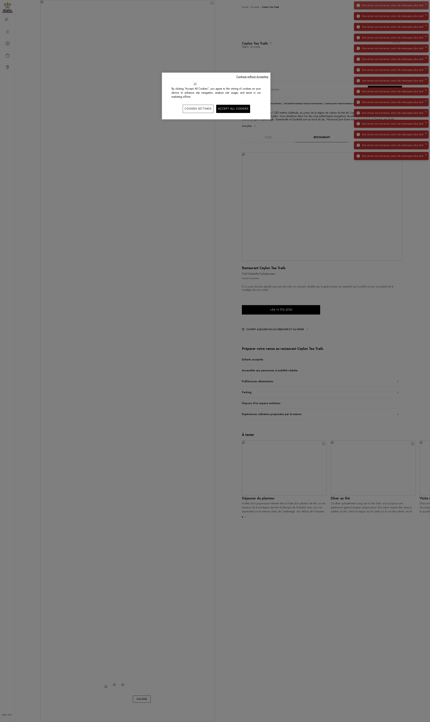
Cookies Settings (198, 109)
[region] (216, 96)
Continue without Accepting (252, 77)
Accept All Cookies (233, 109)
